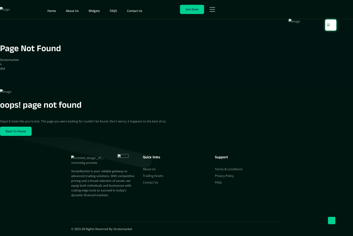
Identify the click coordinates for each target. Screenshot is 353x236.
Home (51, 11)
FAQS (113, 11)
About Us (72, 11)
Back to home (16, 131)
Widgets (94, 11)
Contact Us (134, 11)
